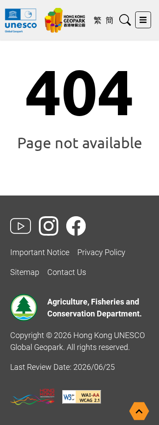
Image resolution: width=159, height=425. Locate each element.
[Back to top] (139, 411)
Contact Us (66, 272)
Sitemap (24, 272)
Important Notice (39, 252)
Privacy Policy (101, 252)
